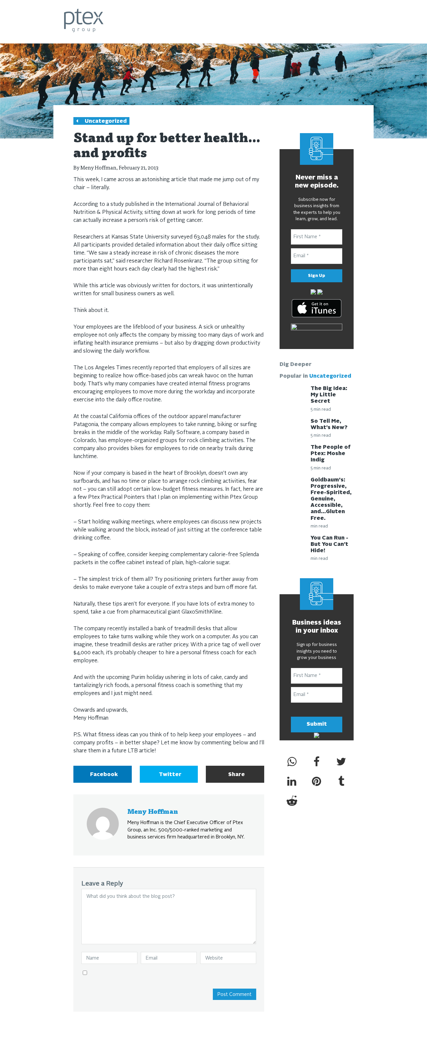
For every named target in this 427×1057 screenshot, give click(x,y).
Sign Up (316, 276)
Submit (317, 724)
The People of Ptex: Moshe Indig (331, 454)
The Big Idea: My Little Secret (329, 395)
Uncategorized (106, 121)
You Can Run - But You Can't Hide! (329, 545)
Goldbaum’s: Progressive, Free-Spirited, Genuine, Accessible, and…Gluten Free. (331, 499)
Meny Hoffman (98, 167)
